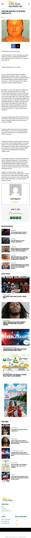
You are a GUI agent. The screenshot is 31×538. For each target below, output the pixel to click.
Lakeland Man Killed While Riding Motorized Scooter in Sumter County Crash (15, 349)
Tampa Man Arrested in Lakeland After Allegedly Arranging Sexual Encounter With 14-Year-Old (19, 258)
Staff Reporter (17, 213)
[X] (17, 46)
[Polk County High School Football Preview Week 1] (15, 284)
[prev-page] (2, 485)
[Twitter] (17, 525)
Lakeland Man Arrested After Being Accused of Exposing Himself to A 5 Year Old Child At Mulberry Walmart (20, 266)
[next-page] (5, 485)
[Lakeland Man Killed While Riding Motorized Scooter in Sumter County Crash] (15, 337)
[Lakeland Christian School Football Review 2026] (6, 240)
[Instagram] (14, 218)
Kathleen (13, 230)
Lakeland (13, 246)
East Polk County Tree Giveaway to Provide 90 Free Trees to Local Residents (15, 375)
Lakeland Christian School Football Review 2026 (18, 241)
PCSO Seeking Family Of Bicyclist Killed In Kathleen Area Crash (19, 232)
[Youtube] (20, 218)
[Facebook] (13, 46)
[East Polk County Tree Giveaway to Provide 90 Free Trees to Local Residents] (15, 363)
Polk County (6, 373)
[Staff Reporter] (11, 213)
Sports (13, 474)
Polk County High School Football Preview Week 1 (14, 297)
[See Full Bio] (19, 202)
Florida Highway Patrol (10, 347)
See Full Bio (15, 202)
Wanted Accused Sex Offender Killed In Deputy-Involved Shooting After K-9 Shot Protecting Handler (20, 250)
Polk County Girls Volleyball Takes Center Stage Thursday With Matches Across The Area (20, 478)
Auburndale (6, 320)
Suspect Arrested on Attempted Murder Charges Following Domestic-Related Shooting (14, 323)
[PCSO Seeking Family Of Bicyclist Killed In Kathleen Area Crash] (6, 232)
